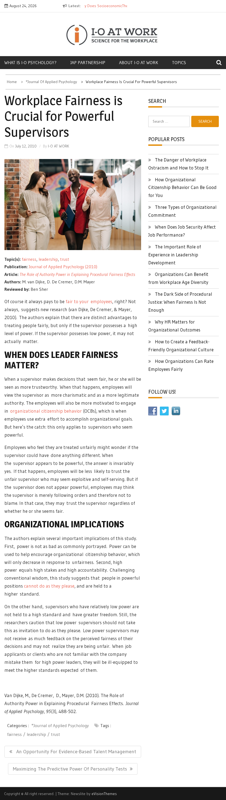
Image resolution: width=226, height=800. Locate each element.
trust (64, 259)
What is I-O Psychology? (30, 62)
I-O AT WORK (58, 146)
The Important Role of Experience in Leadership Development (174, 254)
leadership (48, 259)
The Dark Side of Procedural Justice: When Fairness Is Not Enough (180, 302)
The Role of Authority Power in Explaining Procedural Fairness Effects (77, 274)
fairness (29, 259)
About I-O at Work (138, 62)
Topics (179, 62)
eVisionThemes (104, 793)
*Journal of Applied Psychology (60, 725)
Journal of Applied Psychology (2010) (63, 266)
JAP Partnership (87, 62)
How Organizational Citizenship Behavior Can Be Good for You (182, 187)
